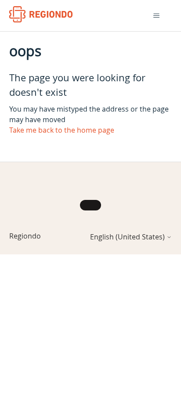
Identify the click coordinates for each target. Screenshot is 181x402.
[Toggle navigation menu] (156, 15)
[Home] (41, 14)
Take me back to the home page (61, 130)
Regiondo (25, 236)
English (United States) (128, 237)
